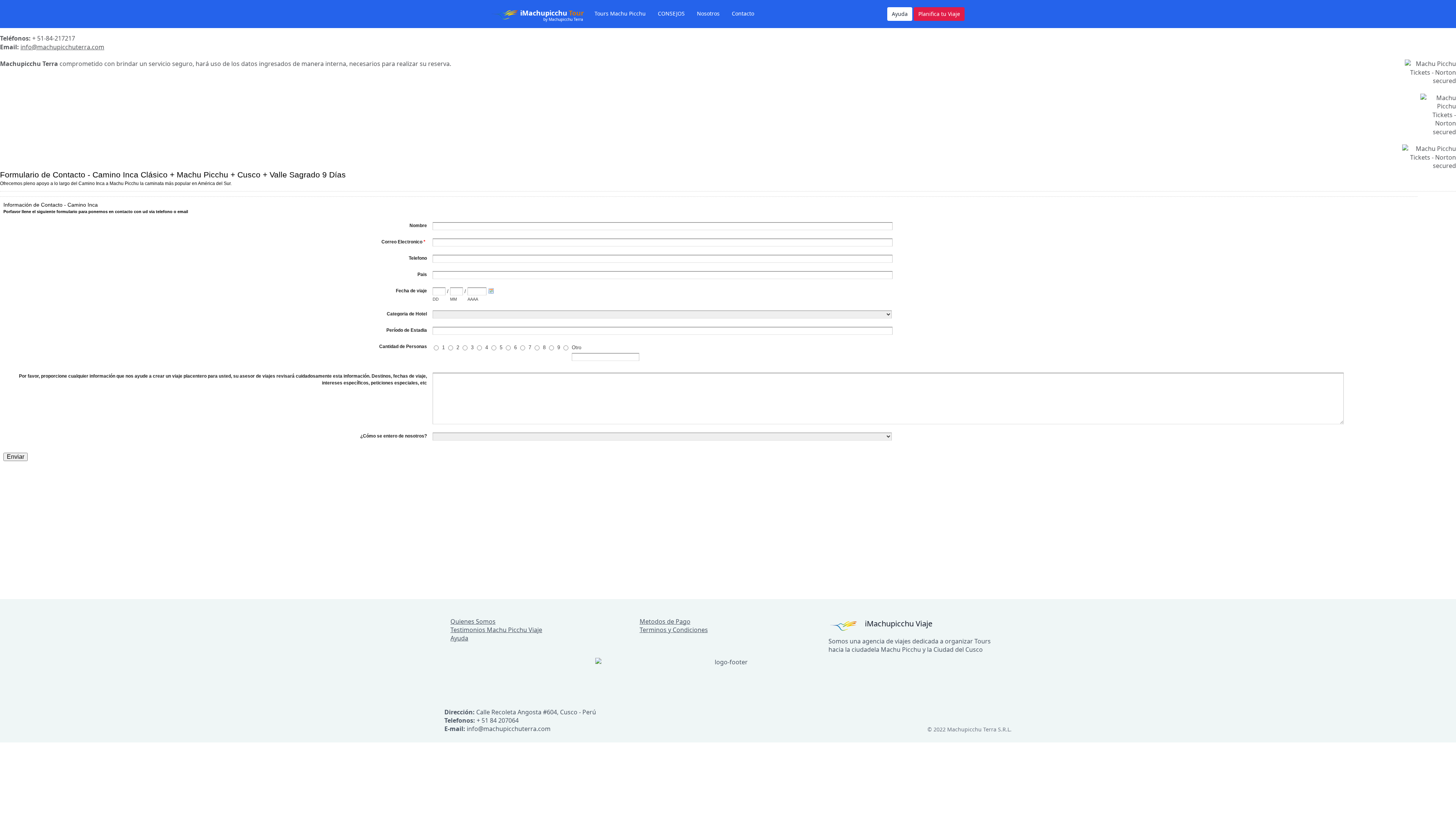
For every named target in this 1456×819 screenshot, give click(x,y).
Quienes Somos (473, 621)
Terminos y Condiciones (674, 630)
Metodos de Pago (665, 621)
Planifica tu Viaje (939, 13)
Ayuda (900, 13)
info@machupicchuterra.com (62, 47)
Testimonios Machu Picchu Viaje (496, 630)
